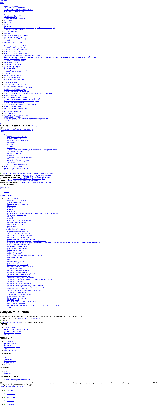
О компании (8, 373)
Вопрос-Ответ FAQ (10, 363)
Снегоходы (8, 26)
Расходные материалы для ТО (15, 84)
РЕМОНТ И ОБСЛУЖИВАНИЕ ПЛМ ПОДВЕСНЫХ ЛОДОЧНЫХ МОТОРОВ (29, 119)
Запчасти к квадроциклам (13, 86)
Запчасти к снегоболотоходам (15, 90)
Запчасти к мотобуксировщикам (16, 97)
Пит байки (7, 22)
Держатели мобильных (12, 77)
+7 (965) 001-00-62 (20, 179)
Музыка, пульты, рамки (12, 75)
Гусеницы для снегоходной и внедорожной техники (23, 55)
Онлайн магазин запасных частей (16, 168)
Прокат (6, 335)
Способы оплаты (10, 343)
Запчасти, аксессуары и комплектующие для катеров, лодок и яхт (28, 93)
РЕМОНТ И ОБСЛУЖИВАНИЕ (14, 12)
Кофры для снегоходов (12, 66)
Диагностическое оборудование (15, 108)
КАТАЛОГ (3, 1)
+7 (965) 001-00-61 (27, 177)
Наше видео (8, 359)
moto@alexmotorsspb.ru (42, 182)
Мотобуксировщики (11, 31)
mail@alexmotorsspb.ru (43, 175)
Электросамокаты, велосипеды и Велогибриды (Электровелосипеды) (29, 28)
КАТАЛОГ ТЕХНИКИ (11, 6)
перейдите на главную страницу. (28, 318)
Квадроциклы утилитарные (14, 15)
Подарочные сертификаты (13, 43)
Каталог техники (10, 135)
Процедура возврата (11, 350)
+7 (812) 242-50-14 (27, 175)
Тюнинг (6, 121)
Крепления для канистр (12, 72)
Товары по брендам (11, 82)
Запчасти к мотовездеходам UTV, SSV (18, 88)
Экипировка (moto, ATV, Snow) (15, 39)
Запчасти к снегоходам (12, 95)
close (2, 3)
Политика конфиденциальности (11, 387)
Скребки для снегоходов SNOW (15, 46)
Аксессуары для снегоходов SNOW (16, 50)
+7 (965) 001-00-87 (13, 181)
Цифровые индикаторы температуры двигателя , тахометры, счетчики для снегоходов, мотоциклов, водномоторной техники (50, 57)
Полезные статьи (10, 361)
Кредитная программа (12, 347)
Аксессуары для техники (13, 166)
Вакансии (7, 364)
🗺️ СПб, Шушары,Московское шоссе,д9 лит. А (5, 187)
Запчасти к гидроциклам (13, 106)
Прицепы (7, 33)
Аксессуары (8, 41)
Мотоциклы (8, 20)
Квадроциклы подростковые (14, 19)
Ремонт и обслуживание (12, 170)
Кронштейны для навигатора (14, 61)
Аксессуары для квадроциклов (15, 48)
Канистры (7, 73)
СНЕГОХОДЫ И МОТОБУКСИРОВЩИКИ (18, 115)
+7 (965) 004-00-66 (26, 182)
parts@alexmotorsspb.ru (36, 179)
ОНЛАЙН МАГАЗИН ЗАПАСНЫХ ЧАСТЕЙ (18, 10)
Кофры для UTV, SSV (11, 68)
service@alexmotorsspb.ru (29, 181)
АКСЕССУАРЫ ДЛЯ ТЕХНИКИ (14, 8)
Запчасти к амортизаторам (14, 103)
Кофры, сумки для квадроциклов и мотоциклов (21, 70)
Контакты (7, 371)
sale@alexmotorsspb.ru (42, 177)
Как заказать (8, 341)
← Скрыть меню (6, 195)
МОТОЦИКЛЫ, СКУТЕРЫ (12, 117)
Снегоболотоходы (10, 17)
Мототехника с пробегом (13, 37)
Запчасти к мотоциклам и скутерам (17, 92)
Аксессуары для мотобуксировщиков (17, 53)
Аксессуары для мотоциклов (14, 51)
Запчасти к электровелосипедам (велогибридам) (22, 99)
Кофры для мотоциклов (12, 64)
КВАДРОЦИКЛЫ (9, 113)
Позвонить (36, 126)
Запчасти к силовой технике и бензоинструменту (22, 101)
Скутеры (7, 24)
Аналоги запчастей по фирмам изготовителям (21, 104)
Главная (6, 192)
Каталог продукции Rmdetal (14, 79)
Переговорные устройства (13, 62)
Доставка (7, 345)
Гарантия (7, 349)
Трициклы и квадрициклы (13, 30)
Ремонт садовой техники (13, 111)
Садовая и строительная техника (16, 35)
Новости (7, 357)
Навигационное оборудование (15, 59)
